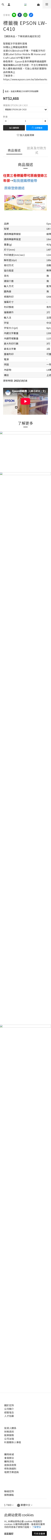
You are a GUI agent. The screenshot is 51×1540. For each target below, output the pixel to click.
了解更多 (36, 1527)
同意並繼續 (39, 1533)
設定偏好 (8, 1533)
